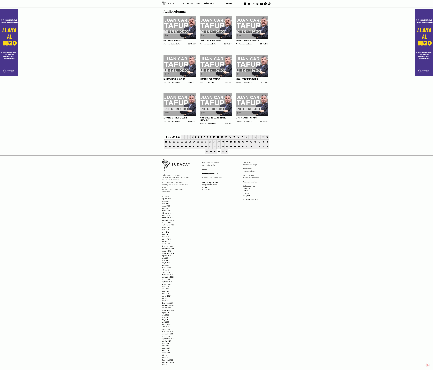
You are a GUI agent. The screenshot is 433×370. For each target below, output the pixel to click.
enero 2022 (166, 329)
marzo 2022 (166, 324)
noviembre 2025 (168, 220)
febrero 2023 (166, 298)
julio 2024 (165, 258)
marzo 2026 (166, 211)
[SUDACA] (168, 4)
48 (263, 142)
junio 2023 (165, 289)
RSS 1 (245, 200)
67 (235, 146)
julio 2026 (165, 201)
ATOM (255, 200)
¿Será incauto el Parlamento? (211, 40)
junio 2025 (165, 232)
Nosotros (205, 187)
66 (231, 146)
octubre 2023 (167, 279)
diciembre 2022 (167, 303)
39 (227, 142)
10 (214, 137)
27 (178, 142)
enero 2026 (166, 215)
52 (174, 146)
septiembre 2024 (168, 253)
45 (251, 142)
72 (255, 146)
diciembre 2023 (167, 275)
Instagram (246, 195)
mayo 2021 (166, 348)
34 (206, 142)
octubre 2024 (167, 251)
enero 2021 (166, 357)
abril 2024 (165, 265)
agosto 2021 (166, 341)
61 (210, 146)
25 (170, 142)
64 (223, 146)
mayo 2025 (166, 234)
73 (259, 146)
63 (219, 146)
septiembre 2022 (168, 310)
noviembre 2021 (168, 334)
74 (263, 146)
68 (239, 146)
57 (194, 146)
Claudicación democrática (173, 40)
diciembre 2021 (167, 331)
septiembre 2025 (168, 225)
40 (231, 142)
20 (254, 137)
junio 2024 (165, 260)
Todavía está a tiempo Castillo (247, 79)
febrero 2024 (166, 270)
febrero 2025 (166, 241)
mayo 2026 (166, 206)
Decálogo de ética (209, 4)
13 (226, 137)
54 (182, 146)
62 (214, 146)
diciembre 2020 (167, 360)
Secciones (190, 4)
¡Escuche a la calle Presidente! (175, 118)
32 (198, 142)
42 (239, 142)
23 (267, 137)
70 (247, 146)
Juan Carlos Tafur (173, 44)
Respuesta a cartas (250, 182)
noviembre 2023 (168, 277)
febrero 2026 (166, 213)
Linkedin (246, 193)
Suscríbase (206, 189)
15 (234, 137)
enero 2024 (166, 272)
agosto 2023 (166, 284)
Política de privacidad (210, 182)
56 (190, 146)
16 (238, 137)
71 (251, 146)
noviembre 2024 (168, 248)
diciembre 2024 (167, 246)
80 (223, 151)
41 (235, 142)
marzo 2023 (166, 296)
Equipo (198, 4)
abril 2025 (165, 237)
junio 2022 (165, 317)
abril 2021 (165, 350)
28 (182, 142)
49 (267, 142)
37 (219, 142)
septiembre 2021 (168, 339)
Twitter (245, 191)
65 (227, 146)
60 (206, 146)
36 (214, 142)
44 (247, 142)
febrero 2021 (166, 355)
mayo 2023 (166, 291)
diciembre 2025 (167, 218)
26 (174, 142)
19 (250, 137)
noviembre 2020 (168, 362)
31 (194, 142)
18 (246, 137)
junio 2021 (165, 346)
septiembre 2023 (168, 282)
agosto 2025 (166, 227)
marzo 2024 (166, 267)
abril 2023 (165, 293)
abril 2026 (165, 208)
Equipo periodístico (210, 173)
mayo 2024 (166, 263)
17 (242, 137)
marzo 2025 (166, 239)
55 (186, 146)
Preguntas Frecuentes (210, 185)
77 (211, 151)
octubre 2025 (167, 222)
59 (202, 146)
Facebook (246, 188)
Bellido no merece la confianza (247, 40)
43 (243, 142)
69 (243, 146)
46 (255, 142)
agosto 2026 (166, 199)
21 (259, 137)
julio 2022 (165, 315)
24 (166, 142)
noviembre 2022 (168, 305)
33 (202, 142)
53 (178, 146)
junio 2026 (165, 203)
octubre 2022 (167, 308)
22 (263, 137)
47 (259, 142)
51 (170, 146)
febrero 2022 (166, 327)
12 (222, 137)
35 (210, 142)
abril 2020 (165, 365)
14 (230, 137)
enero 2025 (166, 244)
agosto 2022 (166, 312)
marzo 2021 (166, 353)
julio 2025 (165, 229)
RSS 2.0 (250, 200)
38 (223, 142)
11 (218, 137)
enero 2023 (166, 301)
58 (198, 146)
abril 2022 (165, 322)
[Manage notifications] (428, 365)
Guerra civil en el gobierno (210, 79)
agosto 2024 (166, 256)
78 (215, 151)
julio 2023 (165, 286)
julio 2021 (165, 343)
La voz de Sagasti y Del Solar (246, 118)
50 (166, 146)
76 (207, 151)
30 (190, 142)
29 (186, 142)
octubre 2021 (167, 336)
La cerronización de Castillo (174, 79)
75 (267, 146)
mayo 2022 (166, 320)
